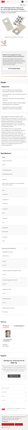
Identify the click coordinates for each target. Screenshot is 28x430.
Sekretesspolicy (18, 408)
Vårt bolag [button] (5, 388)
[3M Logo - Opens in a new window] (3, 2)
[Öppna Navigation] (26, 1)
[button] (6, 427)
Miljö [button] (3, 396)
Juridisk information (10, 408)
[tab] (6, 325)
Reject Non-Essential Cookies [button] (8, 424)
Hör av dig (15, 376)
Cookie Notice (5, 421)
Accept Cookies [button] (19, 424)
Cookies (23, 408)
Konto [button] (24, 5)
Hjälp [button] (3, 400)
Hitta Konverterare (14, 68)
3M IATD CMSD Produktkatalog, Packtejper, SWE (7, 340)
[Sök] (23, 2)
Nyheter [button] (4, 392)
